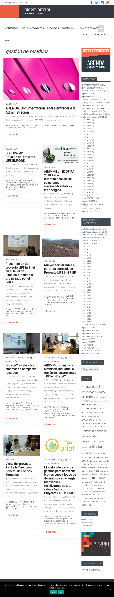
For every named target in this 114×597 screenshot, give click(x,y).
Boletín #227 (87, 137)
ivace (100, 485)
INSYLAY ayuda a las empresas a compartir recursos (21, 369)
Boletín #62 (49, 167)
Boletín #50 (11, 259)
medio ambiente (64, 201)
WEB (7, 40)
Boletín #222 (87, 123)
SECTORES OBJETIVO (91, 88)
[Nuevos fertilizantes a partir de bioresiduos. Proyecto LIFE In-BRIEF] (60, 236)
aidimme (18, 289)
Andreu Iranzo (13, 482)
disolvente (50, 116)
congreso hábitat (89, 426)
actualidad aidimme (93, 392)
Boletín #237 (87, 166)
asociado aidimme (90, 416)
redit (91, 498)
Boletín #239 (87, 172)
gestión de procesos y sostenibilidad (20, 383)
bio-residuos (28, 289)
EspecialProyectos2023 (91, 97)
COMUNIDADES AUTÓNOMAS (94, 91)
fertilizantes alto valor (14, 297)
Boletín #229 (87, 143)
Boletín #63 (11, 149)
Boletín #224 (87, 129)
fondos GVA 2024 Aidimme (97, 471)
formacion (99, 478)
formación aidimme (88, 482)
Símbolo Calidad (87, 520)
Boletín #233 (87, 155)
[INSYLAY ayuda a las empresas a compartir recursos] (21, 334)
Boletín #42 (11, 459)
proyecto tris (25, 394)
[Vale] (110, 589)
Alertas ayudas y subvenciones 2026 (92, 205)
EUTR (65, 116)
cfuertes (30, 164)
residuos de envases (52, 120)
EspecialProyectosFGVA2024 (93, 108)
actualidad (11, 28)
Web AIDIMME (86, 526)
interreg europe (56, 394)
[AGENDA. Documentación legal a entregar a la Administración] (41, 59)
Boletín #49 (49, 260)
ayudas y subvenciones (99, 424)
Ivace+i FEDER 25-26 (90, 208)
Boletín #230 (87, 146)
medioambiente (50, 204)
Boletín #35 (49, 459)
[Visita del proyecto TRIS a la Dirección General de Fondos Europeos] (21, 436)
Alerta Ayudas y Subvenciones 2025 (95, 114)
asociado (100, 412)
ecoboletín (10, 293)
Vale (53, 592)
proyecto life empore (24, 171)
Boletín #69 (11, 103)
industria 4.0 (86, 485)
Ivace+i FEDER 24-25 (90, 198)
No (61, 592)
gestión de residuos (26, 120)
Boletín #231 (87, 149)
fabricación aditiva (98, 464)
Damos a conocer (89, 28)
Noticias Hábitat (87, 523)
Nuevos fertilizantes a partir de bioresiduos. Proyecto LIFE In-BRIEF (60, 268)
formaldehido (100, 482)
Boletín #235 (87, 161)
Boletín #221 (87, 120)
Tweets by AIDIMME (90, 569)
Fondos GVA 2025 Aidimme (91, 474)
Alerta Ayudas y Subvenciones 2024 (95, 103)
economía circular (30, 380)
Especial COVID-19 (89, 94)
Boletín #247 (87, 195)
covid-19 (101, 427)
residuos (9, 175)
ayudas (95, 420)
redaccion (29, 116)
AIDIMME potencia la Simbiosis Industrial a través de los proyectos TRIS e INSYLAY (60, 371)
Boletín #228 (87, 140)
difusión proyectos (33, 28)
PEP (36, 120)
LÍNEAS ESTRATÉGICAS (92, 85)
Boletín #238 (87, 169)
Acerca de (100, 34)
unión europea (16, 304)
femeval (106, 468)
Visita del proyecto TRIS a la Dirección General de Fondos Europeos (19, 469)
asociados (53, 28)
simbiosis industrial (13, 398)
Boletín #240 (87, 175)
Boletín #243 (87, 184)
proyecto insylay (12, 394)
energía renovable (22, 293)
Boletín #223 (87, 126)
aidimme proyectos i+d (100, 401)
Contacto (85, 34)
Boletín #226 (87, 134)
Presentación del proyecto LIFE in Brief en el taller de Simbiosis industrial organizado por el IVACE (20, 273)
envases (59, 116)
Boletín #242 (87, 181)
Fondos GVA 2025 (89, 201)
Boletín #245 (87, 189)
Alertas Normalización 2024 (93, 100)
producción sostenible (21, 390)
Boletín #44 (11, 357)
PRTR (41, 120)
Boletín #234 (87, 158)
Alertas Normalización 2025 (93, 111)
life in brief (18, 300)
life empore (10, 171)
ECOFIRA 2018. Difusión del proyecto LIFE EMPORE (20, 156)
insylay (25, 387)
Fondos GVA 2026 (89, 211)
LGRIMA (68, 497)
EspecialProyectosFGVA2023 (93, 105)
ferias (83, 471)
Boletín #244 (87, 187)
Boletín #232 (87, 152)
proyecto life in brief (52, 290)
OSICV (93, 495)
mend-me (96, 492)
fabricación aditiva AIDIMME (92, 468)
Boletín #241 (87, 178)
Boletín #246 (87, 192)
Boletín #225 (87, 132)
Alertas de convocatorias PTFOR (94, 117)
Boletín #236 (87, 163)
